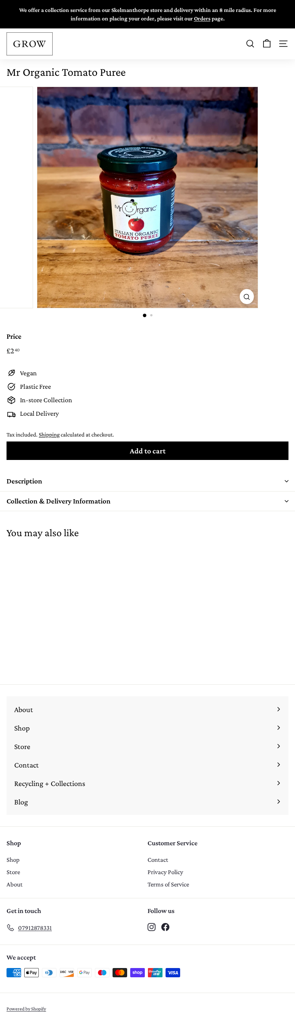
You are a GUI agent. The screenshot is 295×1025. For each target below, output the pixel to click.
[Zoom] (247, 296)
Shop (13, 859)
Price (14, 336)
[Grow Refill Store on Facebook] (165, 926)
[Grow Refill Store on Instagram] (152, 926)
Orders (202, 18)
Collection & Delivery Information (59, 501)
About (15, 884)
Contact (158, 859)
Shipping (49, 434)
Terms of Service (168, 884)
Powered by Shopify (26, 1009)
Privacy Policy (165, 872)
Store (13, 872)
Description (24, 481)
